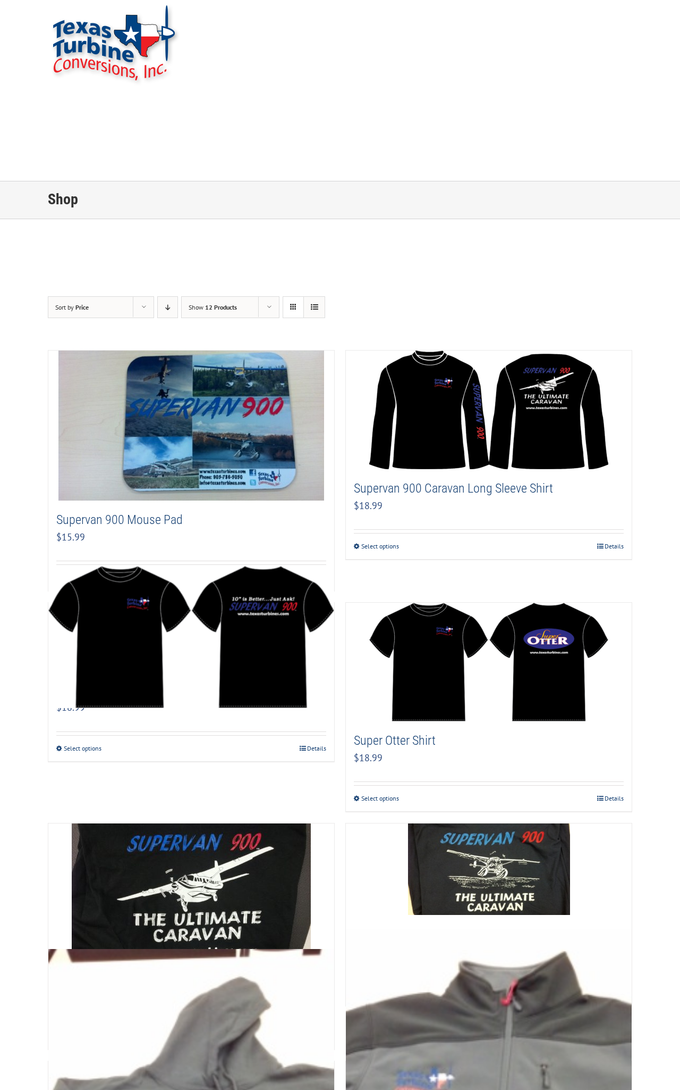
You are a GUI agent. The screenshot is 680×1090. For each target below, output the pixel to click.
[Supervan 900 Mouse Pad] (191, 426)
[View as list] (314, 307)
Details (614, 546)
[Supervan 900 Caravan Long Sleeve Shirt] (489, 410)
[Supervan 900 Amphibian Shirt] (489, 869)
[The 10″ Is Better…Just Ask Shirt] (191, 637)
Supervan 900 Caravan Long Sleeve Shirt (453, 488)
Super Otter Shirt (395, 740)
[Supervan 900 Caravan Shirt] (191, 891)
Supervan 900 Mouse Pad (119, 519)
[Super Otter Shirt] (489, 662)
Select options (380, 546)
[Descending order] (167, 307)
